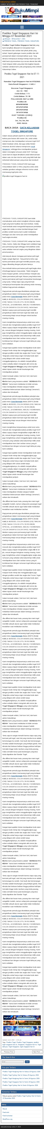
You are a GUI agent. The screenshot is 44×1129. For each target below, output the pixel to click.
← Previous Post (7, 1052)
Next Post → (37, 1052)
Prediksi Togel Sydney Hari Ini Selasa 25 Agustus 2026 (21, 1075)
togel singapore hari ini (27, 1047)
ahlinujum (7, 39)
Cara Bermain (16, 297)
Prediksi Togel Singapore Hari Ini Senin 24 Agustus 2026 (21, 1082)
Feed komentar (7, 1116)
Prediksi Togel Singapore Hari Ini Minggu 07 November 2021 (20, 35)
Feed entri (6, 1112)
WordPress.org (7, 1119)
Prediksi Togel (11, 1042)
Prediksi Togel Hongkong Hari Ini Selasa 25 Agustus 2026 (21, 1071)
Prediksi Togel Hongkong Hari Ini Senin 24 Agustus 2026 (21, 1078)
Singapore (21, 1044)
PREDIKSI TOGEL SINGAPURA (28, 41)
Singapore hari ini (31, 1044)
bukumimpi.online (8, 1)
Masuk (5, 1109)
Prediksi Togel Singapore (25, 1042)
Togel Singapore (13, 1047)
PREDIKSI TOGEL (10, 41)
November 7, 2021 (19, 39)
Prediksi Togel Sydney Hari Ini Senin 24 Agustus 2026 (20, 1085)
